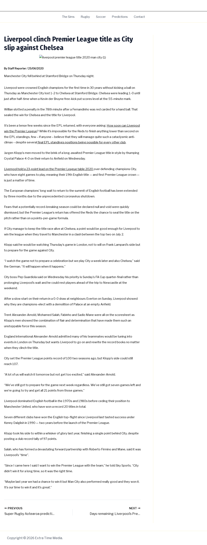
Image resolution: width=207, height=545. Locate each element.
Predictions (120, 17)
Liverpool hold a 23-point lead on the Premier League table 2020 (49, 169)
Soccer (101, 17)
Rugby (85, 17)
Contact (139, 17)
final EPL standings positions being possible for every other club (81, 142)
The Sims (68, 17)
